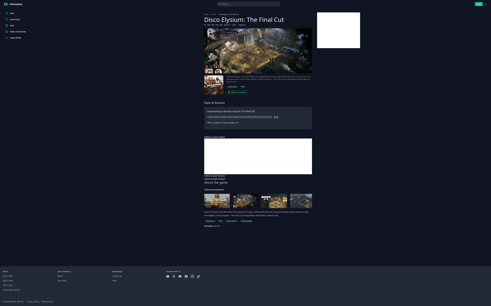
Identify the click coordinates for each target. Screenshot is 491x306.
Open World (231, 221)
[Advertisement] (258, 156)
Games (213, 14)
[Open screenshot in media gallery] (245, 201)
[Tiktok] (198, 276)
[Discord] (180, 276)
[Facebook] (186, 276)
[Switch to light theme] (485, 4)
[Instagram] (192, 276)
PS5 (208, 25)
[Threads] (173, 276)
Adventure (232, 86)
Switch (227, 25)
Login (478, 4)
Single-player (246, 221)
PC (205, 25)
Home (206, 14)
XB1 (221, 25)
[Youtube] (167, 276)
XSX (213, 25)
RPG (242, 86)
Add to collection (238, 92)
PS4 (217, 25)
